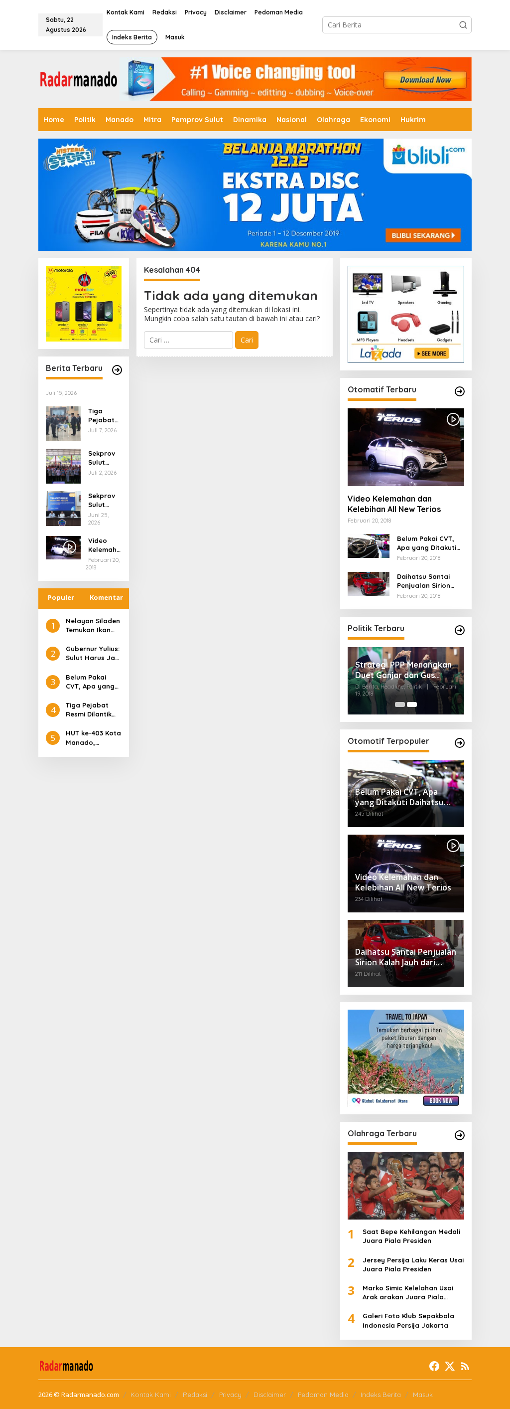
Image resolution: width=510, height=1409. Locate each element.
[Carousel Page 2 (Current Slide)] (412, 704)
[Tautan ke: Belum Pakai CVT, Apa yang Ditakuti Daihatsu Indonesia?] (368, 545)
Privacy (230, 1395)
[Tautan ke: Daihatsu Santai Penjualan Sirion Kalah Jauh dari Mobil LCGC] (368, 582)
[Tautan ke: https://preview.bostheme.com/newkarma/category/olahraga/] (460, 1135)
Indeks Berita (381, 1395)
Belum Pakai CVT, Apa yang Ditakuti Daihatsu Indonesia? (90, 682)
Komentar (106, 597)
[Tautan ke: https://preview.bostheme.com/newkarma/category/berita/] (117, 370)
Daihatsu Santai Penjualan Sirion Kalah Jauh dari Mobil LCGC (423, 581)
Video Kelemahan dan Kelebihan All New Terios (104, 545)
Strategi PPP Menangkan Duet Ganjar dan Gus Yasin (403, 670)
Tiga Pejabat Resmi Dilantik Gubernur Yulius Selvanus (104, 415)
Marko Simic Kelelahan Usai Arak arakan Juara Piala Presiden (408, 1292)
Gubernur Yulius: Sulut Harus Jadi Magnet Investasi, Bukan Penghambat (93, 653)
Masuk (423, 1395)
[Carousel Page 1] (400, 704)
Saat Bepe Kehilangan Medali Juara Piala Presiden (411, 1236)
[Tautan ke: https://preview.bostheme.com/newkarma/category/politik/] (460, 630)
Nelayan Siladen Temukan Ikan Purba (93, 625)
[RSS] (465, 1366)
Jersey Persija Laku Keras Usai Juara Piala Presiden (413, 1264)
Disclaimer (270, 1395)
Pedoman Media (323, 1395)
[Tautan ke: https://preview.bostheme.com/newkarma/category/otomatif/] (460, 391)
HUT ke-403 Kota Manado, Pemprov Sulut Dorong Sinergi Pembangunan (93, 737)
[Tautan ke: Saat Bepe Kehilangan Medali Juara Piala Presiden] (406, 1186)
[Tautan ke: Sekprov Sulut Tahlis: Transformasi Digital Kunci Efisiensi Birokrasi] (63, 508)
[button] (463, 24)
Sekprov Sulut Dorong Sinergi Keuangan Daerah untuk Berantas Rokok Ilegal (103, 458)
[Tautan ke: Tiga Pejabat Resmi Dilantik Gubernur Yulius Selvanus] (63, 423)
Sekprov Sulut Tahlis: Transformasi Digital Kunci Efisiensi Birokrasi (103, 500)
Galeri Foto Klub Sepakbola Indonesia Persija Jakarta (408, 1320)
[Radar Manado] (79, 78)
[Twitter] (449, 1366)
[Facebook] (434, 1366)
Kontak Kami (150, 1395)
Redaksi (195, 1395)
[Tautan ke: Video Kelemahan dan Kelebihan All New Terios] (406, 447)
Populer (61, 597)
